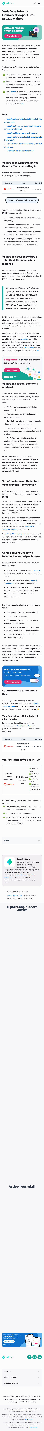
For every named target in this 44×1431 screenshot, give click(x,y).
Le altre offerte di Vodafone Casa (20, 151)
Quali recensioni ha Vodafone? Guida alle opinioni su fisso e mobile (20, 1224)
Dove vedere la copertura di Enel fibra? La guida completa (21, 989)
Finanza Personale (19, 1042)
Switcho (13, 92)
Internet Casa (17, 896)
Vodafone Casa (18, 1129)
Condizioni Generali (22, 1396)
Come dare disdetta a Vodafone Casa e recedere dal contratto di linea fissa (19, 1301)
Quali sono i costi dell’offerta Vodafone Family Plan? (19, 1205)
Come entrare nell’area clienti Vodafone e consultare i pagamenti (20, 1214)
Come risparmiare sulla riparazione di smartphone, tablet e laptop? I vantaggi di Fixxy (19, 1035)
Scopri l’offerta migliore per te (22, 200)
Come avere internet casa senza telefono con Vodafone (22, 1291)
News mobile (30, 950)
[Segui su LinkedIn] (39, 1357)
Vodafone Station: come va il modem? (22, 133)
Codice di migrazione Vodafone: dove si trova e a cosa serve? (22, 1263)
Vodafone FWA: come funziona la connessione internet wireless (21, 1125)
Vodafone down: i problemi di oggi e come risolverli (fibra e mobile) (20, 1253)
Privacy (9, 1396)
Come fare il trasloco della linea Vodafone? (21, 1272)
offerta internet (27, 348)
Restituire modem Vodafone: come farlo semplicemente (19, 1310)
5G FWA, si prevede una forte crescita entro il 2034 (19, 1081)
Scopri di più (28, 1419)
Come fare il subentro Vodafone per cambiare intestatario (18, 1281)
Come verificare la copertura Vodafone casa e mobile (21, 1244)
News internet (19, 950)
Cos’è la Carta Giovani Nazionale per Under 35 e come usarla (21, 1168)
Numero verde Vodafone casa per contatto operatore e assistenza (20, 1320)
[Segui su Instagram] (34, 1357)
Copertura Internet (21, 994)
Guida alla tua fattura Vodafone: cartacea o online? (21, 1234)
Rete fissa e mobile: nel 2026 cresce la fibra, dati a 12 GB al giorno (19, 945)
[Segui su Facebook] (29, 1357)
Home (9, 896)
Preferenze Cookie (35, 1396)
